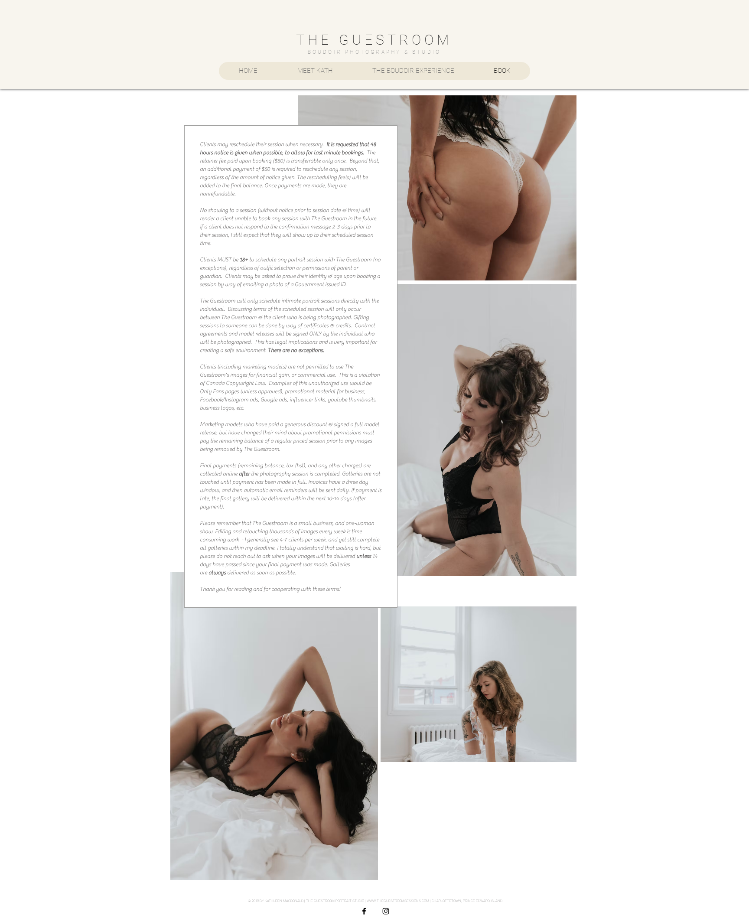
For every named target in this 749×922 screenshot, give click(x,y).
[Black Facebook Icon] (364, 911)
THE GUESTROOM (374, 40)
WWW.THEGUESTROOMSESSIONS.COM (398, 901)
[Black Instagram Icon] (385, 911)
